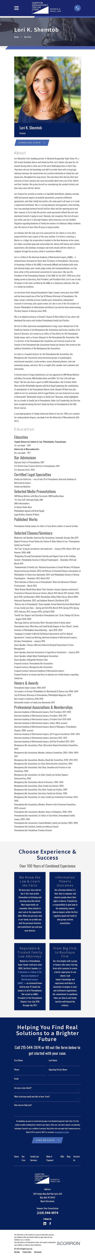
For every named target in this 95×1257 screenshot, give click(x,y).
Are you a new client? (23, 1088)
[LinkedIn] (44, 1223)
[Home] (46, 8)
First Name (18, 1060)
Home (16, 1156)
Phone (16, 1070)
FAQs (62, 1156)
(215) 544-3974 (47, 1213)
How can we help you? (23, 1105)
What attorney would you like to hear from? (32, 1097)
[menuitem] (17, 1251)
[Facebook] (50, 1223)
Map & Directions (47, 1201)
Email (16, 1079)
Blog (68, 1156)
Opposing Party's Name (58, 1070)
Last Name (53, 1060)
